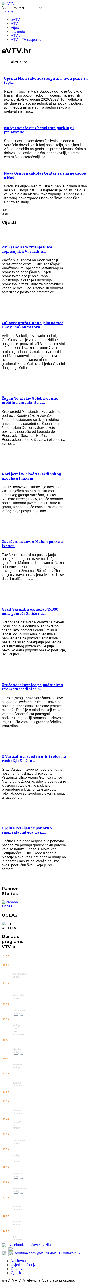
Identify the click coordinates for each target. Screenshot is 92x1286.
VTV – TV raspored (26, 40)
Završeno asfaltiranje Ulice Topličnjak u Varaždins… (27, 249)
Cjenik (16, 1273)
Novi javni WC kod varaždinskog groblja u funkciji (31, 476)
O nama (17, 1269)
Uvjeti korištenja (23, 1265)
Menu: (7, 8)
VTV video (19, 36)
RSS (76, 1253)
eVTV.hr (17, 20)
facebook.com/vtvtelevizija (30, 1245)
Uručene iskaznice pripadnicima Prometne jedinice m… (32, 687)
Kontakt (67, 1253)
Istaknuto (18, 32)
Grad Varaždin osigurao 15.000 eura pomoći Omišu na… (30, 611)
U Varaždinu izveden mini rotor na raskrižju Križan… (34, 758)
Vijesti (16, 28)
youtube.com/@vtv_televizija (38, 1253)
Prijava (8, 12)
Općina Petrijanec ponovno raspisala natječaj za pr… (27, 830)
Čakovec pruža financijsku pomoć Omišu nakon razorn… (32, 325)
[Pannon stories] (14, 906)
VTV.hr (16, 24)
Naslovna (18, 1261)
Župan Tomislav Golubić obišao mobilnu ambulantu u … (30, 400)
